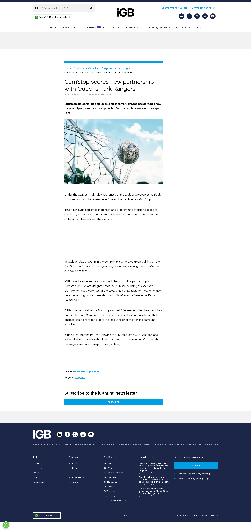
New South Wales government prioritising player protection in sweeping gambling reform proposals (153, 467)
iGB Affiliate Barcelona (114, 473)
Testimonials (74, 482)
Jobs (198, 27)
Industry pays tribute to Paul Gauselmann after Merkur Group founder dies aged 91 (154, 491)
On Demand (130, 27)
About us (72, 463)
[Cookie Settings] (6, 525)
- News (152, 473)
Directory (114, 27)
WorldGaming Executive (156, 27)
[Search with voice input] (91, 8)
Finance (67, 444)
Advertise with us (204, 8)
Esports (56, 444)
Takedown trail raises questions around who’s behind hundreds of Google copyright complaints (154, 479)
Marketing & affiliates (119, 444)
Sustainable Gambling (86, 68)
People (137, 444)
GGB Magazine (111, 491)
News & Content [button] (69, 27)
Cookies (194, 515)
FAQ (70, 473)
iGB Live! (108, 463)
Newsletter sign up (174, 8)
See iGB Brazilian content (52, 17)
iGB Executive (110, 477)
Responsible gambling (115, 68)
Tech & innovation (208, 444)
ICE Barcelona (110, 482)
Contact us (73, 468)
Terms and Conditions (209, 515)
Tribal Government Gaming (116, 500)
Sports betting (176, 444)
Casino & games (41, 444)
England (80, 377)
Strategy (191, 444)
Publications (182, 27)
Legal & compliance (83, 444)
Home (53, 27)
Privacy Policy (182, 515)
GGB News (109, 487)
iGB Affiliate (109, 468)
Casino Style (109, 496)
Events (36, 473)
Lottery (101, 444)
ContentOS (93, 27)
